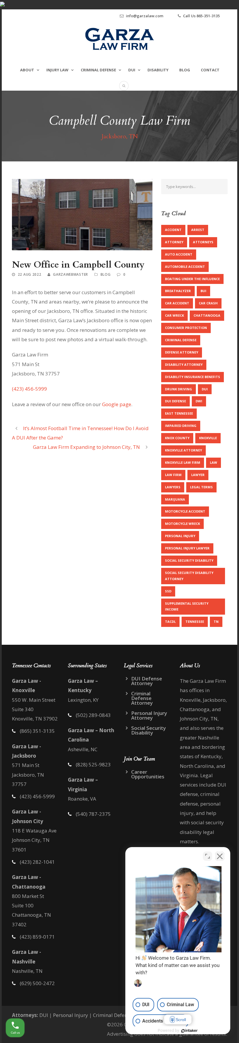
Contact (210, 70)
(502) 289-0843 (93, 715)
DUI (131, 70)
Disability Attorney (184, 364)
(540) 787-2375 (93, 814)
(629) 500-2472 (37, 983)
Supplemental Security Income (186, 606)
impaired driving (180, 425)
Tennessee (194, 621)
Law (213, 462)
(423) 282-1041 (37, 861)
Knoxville (208, 438)
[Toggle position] (207, 856)
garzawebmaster (70, 274)
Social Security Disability (189, 560)
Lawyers (172, 487)
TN (216, 621)
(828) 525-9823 (93, 764)
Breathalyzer (178, 291)
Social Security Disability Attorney (189, 575)
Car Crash (208, 303)
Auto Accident (178, 254)
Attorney (174, 242)
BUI (203, 291)
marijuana (175, 499)
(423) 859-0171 (37, 936)
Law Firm (173, 475)
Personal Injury (180, 536)
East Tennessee (179, 413)
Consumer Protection (186, 327)
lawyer (198, 475)
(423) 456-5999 (37, 796)
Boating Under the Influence (192, 279)
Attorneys (203, 242)
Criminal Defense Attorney (142, 698)
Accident (173, 229)
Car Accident (177, 303)
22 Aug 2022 (29, 274)
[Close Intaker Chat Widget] (219, 856)
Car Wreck (174, 315)
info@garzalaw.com (144, 15)
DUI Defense (175, 401)
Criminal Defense (98, 70)
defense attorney (181, 352)
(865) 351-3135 (37, 730)
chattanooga (207, 315)
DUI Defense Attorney (146, 681)
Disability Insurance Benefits (192, 377)
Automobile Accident (185, 266)
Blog (184, 70)
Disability (157, 70)
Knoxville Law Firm (182, 462)
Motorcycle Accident (185, 511)
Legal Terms (201, 487)
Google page (116, 404)
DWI (199, 401)
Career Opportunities (147, 774)
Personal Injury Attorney (149, 715)
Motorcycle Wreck (182, 523)
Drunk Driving (178, 389)
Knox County (177, 438)
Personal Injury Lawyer (187, 548)
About (27, 70)
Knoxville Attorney (183, 450)
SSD (168, 591)
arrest (197, 229)
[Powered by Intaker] (189, 1030)
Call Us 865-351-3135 (201, 15)
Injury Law (57, 70)
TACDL (170, 621)
